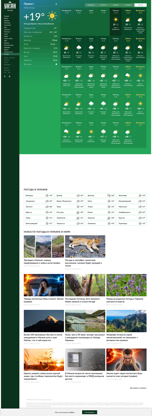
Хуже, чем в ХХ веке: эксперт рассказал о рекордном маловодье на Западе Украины (85, 337)
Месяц (140, 5)
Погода (6, 54)
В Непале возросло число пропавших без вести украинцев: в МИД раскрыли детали (84, 376)
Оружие (6, 43)
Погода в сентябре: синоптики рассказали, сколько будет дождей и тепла (83, 263)
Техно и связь (8, 38)
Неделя (116, 5)
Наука (6, 36)
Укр (9, 72)
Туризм (6, 50)
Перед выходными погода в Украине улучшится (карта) (124, 300)
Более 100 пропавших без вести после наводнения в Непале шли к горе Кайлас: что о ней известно (43, 337)
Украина (6, 21)
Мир (5, 27)
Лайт (5, 41)
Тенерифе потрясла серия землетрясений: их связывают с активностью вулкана (122, 337)
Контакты (7, 70)
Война (6, 18)
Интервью (7, 64)
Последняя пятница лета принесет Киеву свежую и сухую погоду (82, 300)
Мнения (6, 60)
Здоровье (7, 47)
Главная (6, 16)
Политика (7, 23)
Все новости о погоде (137, 388)
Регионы (7, 32)
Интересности (8, 52)
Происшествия (8, 45)
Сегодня (91, 5)
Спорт (6, 34)
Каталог (6, 68)
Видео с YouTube (9, 58)
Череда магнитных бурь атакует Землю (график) (44, 300)
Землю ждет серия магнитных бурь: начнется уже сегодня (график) (124, 374)
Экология (7, 30)
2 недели (128, 5)
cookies (71, 412)
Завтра (103, 5)
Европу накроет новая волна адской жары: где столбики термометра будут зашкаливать (43, 376)
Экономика (7, 25)
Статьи (6, 62)
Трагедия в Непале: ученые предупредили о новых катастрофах (42, 261)
